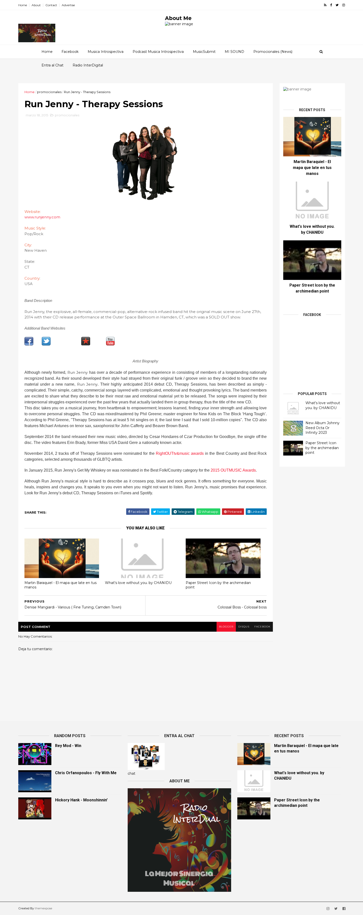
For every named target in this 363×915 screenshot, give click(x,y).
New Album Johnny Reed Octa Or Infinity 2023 (322, 428)
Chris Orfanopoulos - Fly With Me (86, 772)
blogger (226, 626)
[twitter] (337, 5)
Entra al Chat (52, 65)
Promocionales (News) (272, 51)
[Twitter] (46, 344)
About (36, 5)
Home (22, 5)
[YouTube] (110, 344)
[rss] (325, 5)
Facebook (70, 51)
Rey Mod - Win (68, 745)
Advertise (68, 5)
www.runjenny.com (42, 217)
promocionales (49, 92)
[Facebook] (28, 344)
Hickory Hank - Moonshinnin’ (81, 800)
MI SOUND (234, 51)
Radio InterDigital (88, 65)
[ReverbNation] (85, 344)
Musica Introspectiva (105, 51)
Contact (51, 5)
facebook (262, 626)
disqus (243, 626)
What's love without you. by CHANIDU (138, 583)
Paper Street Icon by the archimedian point (218, 585)
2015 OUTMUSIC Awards (233, 470)
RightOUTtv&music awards (180, 453)
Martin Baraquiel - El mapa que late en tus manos (60, 585)
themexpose (43, 908)
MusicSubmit (204, 51)
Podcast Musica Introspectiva (158, 51)
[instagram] (343, 5)
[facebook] (331, 5)
